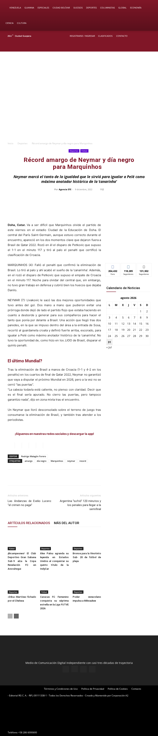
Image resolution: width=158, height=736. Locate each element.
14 (134, 323)
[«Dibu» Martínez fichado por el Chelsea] (22, 583)
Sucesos (78, 7)
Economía (135, 7)
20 (128, 330)
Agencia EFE (65, 189)
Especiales (43, 7)
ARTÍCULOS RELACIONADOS (29, 523)
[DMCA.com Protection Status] (37, 725)
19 (122, 330)
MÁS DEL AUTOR (66, 523)
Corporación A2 (120, 695)
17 (109, 330)
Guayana (29, 7)
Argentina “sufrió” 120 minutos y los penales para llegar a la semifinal (80, 505)
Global (122, 7)
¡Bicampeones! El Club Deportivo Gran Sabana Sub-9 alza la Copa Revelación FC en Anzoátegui (22, 561)
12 (122, 323)
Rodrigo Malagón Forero (33, 456)
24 (109, 336)
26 (122, 336)
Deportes (91, 7)
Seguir (128, 266)
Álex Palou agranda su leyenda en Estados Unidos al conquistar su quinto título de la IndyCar (54, 561)
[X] (145, 46)
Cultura (21, 23)
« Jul (109, 347)
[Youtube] (151, 46)
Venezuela (15, 7)
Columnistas (107, 7)
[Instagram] (138, 46)
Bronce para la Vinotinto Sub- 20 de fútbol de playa (87, 557)
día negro (41, 460)
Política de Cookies (118, 688)
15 (140, 323)
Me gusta (113, 266)
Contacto (122, 35)
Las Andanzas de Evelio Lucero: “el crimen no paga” (30, 503)
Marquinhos (57, 460)
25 (116, 336)
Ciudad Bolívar (61, 7)
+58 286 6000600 (27, 732)
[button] (149, 8)
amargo (29, 460)
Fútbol (84, 150)
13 (128, 323)
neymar (71, 460)
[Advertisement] (79, 111)
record (82, 460)
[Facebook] (132, 46)
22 (140, 330)
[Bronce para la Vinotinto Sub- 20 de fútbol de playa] (87, 540)
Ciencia (9, 23)
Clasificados (105, 35)
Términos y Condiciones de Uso (61, 688)
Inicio (10, 143)
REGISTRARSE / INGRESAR (82, 35)
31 (109, 342)
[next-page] (16, 616)
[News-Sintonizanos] (128, 254)
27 (128, 336)
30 (147, 336)
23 (147, 330)
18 (116, 330)
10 (109, 323)
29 (140, 336)
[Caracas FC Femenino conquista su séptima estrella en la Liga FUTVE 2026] (54, 583)
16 (147, 323)
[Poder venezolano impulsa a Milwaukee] (87, 583)
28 (134, 336)
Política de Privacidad (92, 688)
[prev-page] (10, 616)
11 (116, 323)
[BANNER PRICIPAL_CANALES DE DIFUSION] (79, 68)
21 (134, 330)
